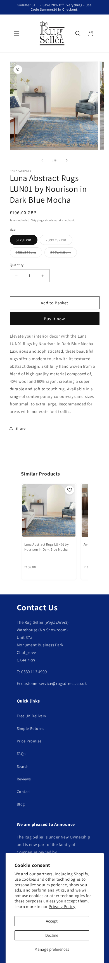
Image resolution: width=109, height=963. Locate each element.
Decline (51, 935)
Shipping (37, 220)
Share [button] (20, 428)
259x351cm (29, 253)
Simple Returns (30, 728)
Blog (21, 804)
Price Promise (29, 741)
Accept (52, 921)
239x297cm (59, 241)
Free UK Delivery (31, 715)
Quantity (17, 264)
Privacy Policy (62, 906)
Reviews (24, 779)
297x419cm (63, 253)
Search (23, 766)
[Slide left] (42, 160)
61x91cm (24, 239)
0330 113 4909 (34, 671)
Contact (24, 791)
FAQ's (22, 753)
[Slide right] (67, 160)
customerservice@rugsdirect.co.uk (54, 683)
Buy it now (54, 318)
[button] (17, 33)
